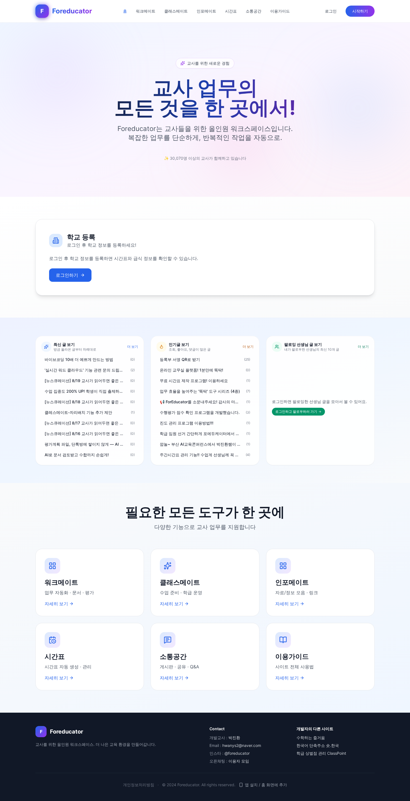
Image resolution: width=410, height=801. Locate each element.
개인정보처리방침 (138, 784)
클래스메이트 (176, 11)
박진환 (234, 737)
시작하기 (360, 11)
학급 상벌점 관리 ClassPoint (321, 753)
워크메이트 (145, 11)
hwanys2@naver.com (241, 745)
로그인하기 (67, 275)
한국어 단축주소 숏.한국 (317, 745)
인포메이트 (206, 11)
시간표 (231, 11)
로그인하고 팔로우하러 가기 (296, 411)
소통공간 (253, 11)
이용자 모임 (238, 761)
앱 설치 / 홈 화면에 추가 (266, 784)
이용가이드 (280, 11)
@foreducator (237, 753)
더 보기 (132, 346)
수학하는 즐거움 (310, 737)
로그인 (331, 11)
